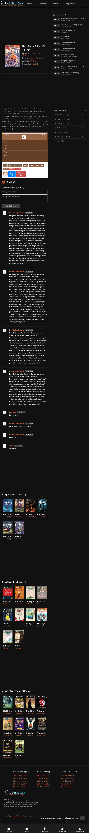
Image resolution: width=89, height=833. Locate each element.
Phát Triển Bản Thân (43, 787)
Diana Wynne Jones (9, 713)
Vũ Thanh (29, 604)
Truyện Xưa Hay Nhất (67, 787)
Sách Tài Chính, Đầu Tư (20, 784)
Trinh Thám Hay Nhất (67, 781)
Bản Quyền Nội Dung (71, 818)
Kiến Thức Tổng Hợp (63, 136)
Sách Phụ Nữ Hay (42, 781)
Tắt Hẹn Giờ (21, 174)
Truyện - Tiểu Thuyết (31, 54)
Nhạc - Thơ (60, 141)
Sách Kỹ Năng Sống (43, 784)
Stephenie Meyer (42, 713)
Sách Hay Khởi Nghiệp (20, 778)
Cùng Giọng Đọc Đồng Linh (14, 582)
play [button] (25, 117)
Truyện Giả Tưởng (36, 58)
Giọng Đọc (69, 4)
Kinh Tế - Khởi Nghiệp (63, 115)
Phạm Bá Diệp (7, 735)
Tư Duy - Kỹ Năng (62, 128)
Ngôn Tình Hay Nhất (67, 778)
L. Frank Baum (41, 626)
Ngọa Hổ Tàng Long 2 (44, 602)
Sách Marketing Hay (19, 775)
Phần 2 (6, 145)
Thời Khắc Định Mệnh (10, 624)
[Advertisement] (25, 26)
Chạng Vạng (30, 733)
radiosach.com (16, 816)
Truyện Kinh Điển (66, 784)
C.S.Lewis (17, 757)
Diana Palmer (19, 648)
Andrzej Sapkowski (43, 735)
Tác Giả (56, 4)
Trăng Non (41, 711)
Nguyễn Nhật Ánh (20, 713)
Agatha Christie (19, 604)
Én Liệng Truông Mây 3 (34, 602)
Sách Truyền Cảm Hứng (20, 787)
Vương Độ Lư (41, 604)
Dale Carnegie (7, 604)
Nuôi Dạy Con (41, 775)
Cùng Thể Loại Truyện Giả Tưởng (16, 691)
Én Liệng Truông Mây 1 (22, 624)
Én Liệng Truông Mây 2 (11, 646)
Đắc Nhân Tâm (8, 602)
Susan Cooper (30, 713)
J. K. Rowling (34, 61)
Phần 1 (6, 142)
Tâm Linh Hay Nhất (43, 778)
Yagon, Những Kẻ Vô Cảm (12, 733)
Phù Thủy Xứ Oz (43, 624)
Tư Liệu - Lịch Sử (62, 132)
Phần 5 (6, 155)
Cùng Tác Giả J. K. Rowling (14, 494)
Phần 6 (6, 159)
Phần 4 (6, 152)
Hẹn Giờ (11, 174)
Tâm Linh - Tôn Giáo (63, 123)
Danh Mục (29, 4)
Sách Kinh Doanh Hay (19, 781)
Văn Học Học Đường (67, 775)
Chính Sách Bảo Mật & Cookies (51, 818)
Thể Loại (43, 4)
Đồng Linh (34, 64)
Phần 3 (6, 149)
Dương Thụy (30, 626)
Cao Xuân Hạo (7, 757)
